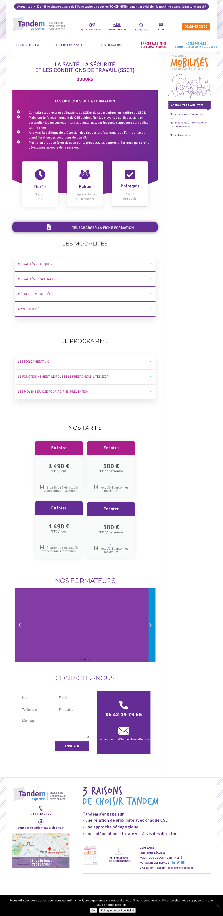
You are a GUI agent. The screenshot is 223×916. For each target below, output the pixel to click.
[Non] (217, 905)
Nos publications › (180, 135)
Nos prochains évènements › (187, 114)
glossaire (146, 847)
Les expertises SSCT (69, 45)
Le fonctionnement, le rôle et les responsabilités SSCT (63, 377)
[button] (85, 264)
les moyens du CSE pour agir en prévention (53, 392)
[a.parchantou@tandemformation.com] (123, 731)
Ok (93, 910)
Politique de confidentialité (117, 910)
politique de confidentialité (160, 857)
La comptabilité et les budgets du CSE (154, 45)
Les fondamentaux (33, 362)
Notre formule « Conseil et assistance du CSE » (196, 45)
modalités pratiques (35, 264)
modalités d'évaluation (37, 279)
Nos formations (111, 45)
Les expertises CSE (27, 45)
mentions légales (152, 852)
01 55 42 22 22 (195, 26)
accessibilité (28, 309)
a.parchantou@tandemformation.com (125, 739)
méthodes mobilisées (35, 294)
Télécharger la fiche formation (103, 227)
